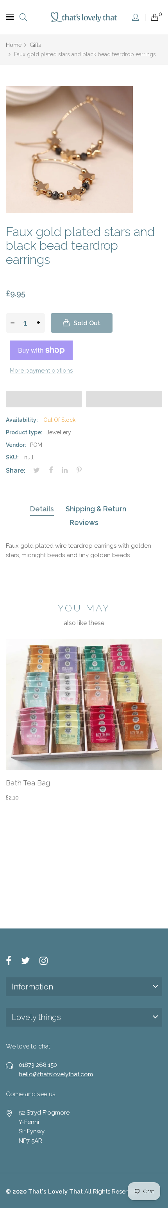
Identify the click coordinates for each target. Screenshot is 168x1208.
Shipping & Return (96, 509)
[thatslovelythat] (84, 17)
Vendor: (16, 445)
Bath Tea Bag (28, 783)
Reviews (84, 522)
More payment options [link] (41, 370)
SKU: (12, 457)
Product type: (24, 432)
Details (42, 509)
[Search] (23, 17)
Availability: (22, 420)
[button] (44, 399)
